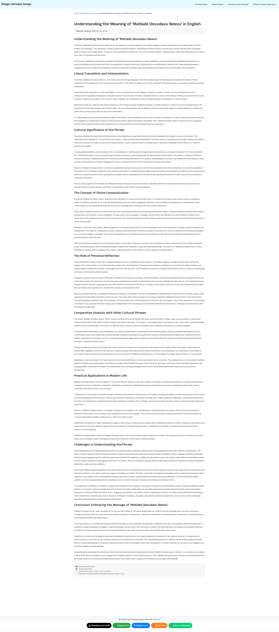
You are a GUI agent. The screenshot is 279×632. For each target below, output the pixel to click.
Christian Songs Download (238, 4)
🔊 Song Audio (159, 625)
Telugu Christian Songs (16, 4)
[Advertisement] (135, 598)
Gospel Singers (218, 4)
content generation (85, 569)
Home (76, 13)
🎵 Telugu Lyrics (121, 625)
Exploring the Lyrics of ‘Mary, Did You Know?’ (94, 571)
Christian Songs (201, 4)
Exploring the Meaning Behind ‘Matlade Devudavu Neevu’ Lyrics (101, 574)
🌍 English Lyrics (140, 625)
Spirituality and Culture (89, 13)
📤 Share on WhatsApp (180, 625)
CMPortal (156, 619)
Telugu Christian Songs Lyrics (264, 4)
